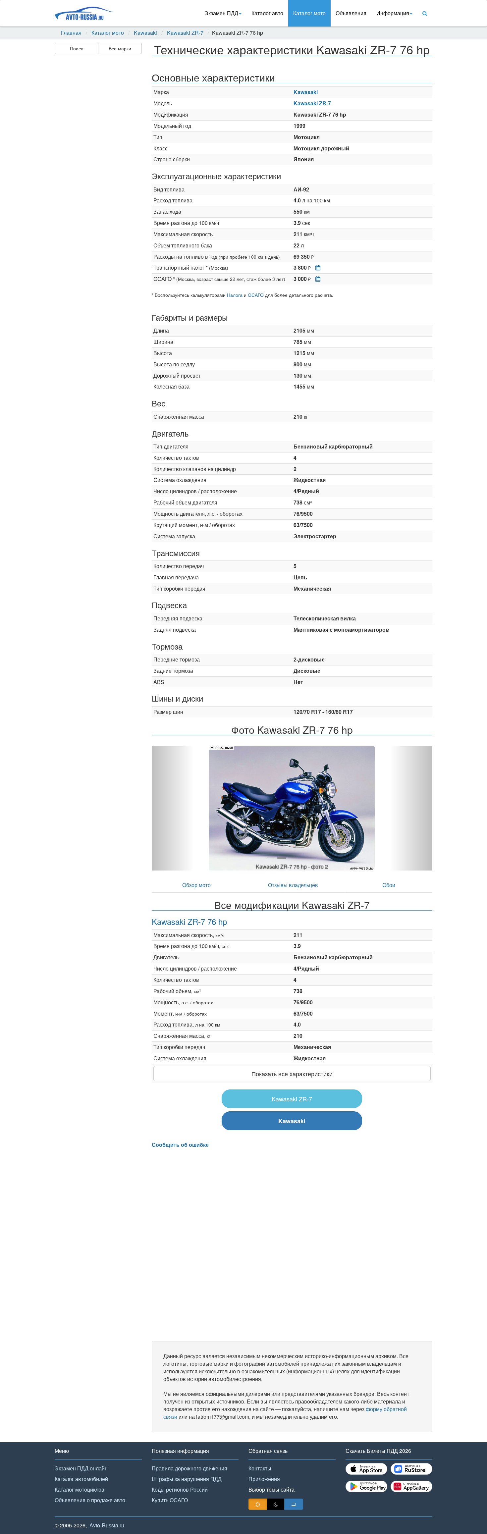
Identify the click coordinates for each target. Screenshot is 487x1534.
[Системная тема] (293, 1504)
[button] (173, 808)
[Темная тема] (276, 1504)
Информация (392, 13)
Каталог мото (309, 13)
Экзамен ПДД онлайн (81, 1468)
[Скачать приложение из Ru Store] (411, 1469)
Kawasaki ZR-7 (185, 32)
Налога (235, 294)
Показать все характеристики (292, 1073)
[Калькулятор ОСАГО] (316, 279)
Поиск (76, 48)
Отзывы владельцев (293, 885)
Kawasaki (145, 32)
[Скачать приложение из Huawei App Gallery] (411, 1486)
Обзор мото (196, 885)
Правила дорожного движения (189, 1468)
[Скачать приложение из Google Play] (366, 1486)
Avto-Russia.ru (106, 1525)
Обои (388, 885)
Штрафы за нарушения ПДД (187, 1479)
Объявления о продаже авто (90, 1500)
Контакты (259, 1468)
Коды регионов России (180, 1489)
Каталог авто (267, 13)
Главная (71, 32)
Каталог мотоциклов (79, 1489)
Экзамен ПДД (221, 13)
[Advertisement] (98, 161)
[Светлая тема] (257, 1504)
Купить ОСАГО (170, 1500)
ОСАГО (256, 294)
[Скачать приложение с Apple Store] (366, 1469)
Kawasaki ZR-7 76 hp (189, 921)
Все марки (120, 48)
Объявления (351, 13)
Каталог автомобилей (81, 1479)
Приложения (264, 1479)
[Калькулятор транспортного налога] (316, 267)
